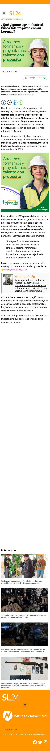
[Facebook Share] (3, 102)
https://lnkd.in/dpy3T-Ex (15, 269)
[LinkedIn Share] (15, 102)
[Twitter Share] (9, 102)
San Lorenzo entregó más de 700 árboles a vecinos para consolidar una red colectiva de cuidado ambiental (21, 582)
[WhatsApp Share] (21, 102)
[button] (4, 13)
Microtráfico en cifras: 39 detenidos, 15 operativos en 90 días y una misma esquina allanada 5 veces (24, 616)
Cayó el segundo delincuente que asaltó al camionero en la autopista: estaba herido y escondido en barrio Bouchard (23, 650)
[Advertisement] (25, 435)
